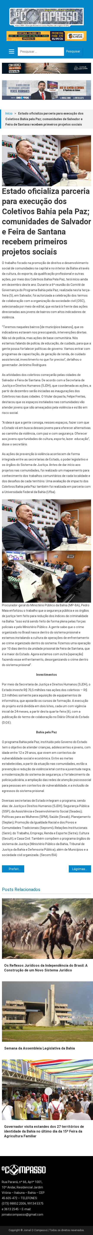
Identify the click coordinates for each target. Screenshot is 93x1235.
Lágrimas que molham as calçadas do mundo (81, 869)
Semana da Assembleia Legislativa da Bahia (39, 1048)
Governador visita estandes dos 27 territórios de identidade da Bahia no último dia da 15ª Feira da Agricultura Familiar (44, 1131)
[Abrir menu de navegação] (11, 51)
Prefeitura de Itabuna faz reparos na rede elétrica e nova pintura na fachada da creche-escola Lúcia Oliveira (16, 869)
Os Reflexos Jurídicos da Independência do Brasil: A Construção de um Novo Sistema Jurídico (46, 967)
